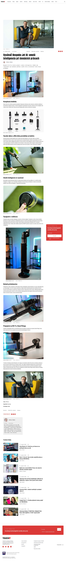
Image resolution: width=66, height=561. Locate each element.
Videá (13, 1)
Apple (17, 1)
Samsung (25, 1)
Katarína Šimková (22, 503)
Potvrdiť (54, 235)
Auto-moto (35, 1)
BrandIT (22, 544)
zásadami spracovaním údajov (50, 531)
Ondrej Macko (9, 62)
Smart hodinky (47, 1)
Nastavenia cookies (37, 548)
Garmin (21, 1)
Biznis (53, 1)
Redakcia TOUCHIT (22, 471)
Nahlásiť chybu (6, 414)
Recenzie (9, 1)
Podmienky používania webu (38, 542)
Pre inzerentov (23, 542)
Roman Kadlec (21, 460)
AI (42, 1)
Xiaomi (30, 1)
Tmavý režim (59, 544)
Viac (56, 1)
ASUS (40, 1)
